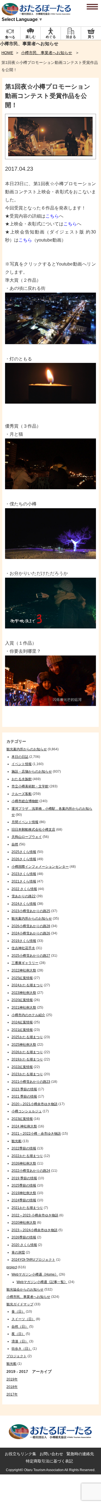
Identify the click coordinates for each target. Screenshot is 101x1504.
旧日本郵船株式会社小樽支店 (33, 829)
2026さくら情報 (24, 859)
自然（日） (20, 1327)
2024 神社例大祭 (24, 1126)
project (11, 1267)
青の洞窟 (18, 1252)
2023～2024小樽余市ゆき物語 (35, 1230)
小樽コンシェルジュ (27, 1111)
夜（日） (18, 1334)
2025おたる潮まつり (27, 1037)
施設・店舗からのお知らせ (32, 771)
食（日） (18, 1311)
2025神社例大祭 (24, 1045)
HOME (7, 52)
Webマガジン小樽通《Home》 (35, 1274)
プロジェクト (16, 1356)
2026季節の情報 (24, 1237)
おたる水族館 (22, 779)
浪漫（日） (20, 1341)
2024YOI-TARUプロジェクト (33, 1260)
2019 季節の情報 (24, 1178)
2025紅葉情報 (22, 978)
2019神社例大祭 (24, 1193)
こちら (52, 216)
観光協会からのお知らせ (24, 1289)
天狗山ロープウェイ (27, 837)
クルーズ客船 (22, 794)
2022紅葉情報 (22, 1067)
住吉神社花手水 (23, 948)
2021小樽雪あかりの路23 (31, 1082)
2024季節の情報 (24, 1200)
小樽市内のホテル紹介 (28, 1015)
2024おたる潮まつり (27, 985)
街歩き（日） (22, 1349)
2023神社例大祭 (24, 993)
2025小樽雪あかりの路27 (31, 956)
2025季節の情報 (24, 1185)
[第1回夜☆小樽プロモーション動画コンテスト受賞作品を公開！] (50, 157)
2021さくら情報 (24, 881)
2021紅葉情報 (22, 1030)
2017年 (12, 1394)
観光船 (17, 1141)
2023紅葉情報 (22, 1119)
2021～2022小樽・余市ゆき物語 (36, 1134)
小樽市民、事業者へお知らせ (46, 52)
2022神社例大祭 (24, 970)
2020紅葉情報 (22, 1000)
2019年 (12, 1379)
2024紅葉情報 (22, 1022)
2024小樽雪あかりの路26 (31, 933)
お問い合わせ (51, 1454)
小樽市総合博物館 (25, 801)
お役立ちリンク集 (20, 1454)
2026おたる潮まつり (27, 1052)
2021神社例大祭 (24, 1007)
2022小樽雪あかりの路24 (31, 1171)
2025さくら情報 (24, 852)
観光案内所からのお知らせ (26, 749)
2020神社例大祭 (24, 1223)
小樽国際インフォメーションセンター (40, 867)
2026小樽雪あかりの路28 (31, 926)
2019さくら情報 (24, 941)
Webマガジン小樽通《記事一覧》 (42, 1282)
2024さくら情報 (24, 904)
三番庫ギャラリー (25, 963)
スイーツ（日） (23, 1319)
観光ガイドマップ (19, 1304)
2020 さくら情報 (24, 1245)
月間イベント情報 (25, 822)
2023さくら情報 (24, 874)
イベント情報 (22, 764)
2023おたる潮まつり (27, 1074)
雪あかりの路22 (24, 896)
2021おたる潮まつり (27, 1208)
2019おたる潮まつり (27, 1059)
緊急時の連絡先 (80, 1454)
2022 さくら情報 (24, 889)
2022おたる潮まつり (27, 1156)
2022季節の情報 (24, 1148)
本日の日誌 (20, 757)
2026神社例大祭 (24, 1163)
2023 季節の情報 (24, 1089)
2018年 (12, 1387)
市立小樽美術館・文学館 (30, 786)
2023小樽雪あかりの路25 (31, 911)
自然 (15, 844)
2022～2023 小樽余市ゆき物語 (35, 1215)
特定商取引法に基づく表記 (49, 1461)
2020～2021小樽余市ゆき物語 (35, 1104)
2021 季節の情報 (24, 1096)
